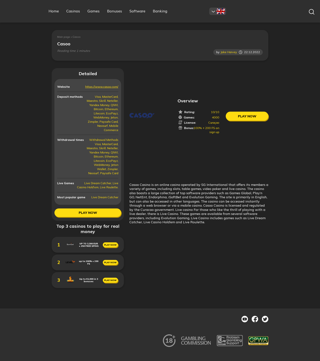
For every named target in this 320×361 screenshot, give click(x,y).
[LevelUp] (70, 265)
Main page (63, 37)
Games (93, 11)
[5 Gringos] (70, 283)
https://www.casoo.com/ (101, 86)
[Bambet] (70, 247)
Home (54, 11)
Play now (88, 212)
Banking (160, 11)
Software (137, 11)
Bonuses (114, 11)
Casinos (73, 11)
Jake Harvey (229, 52)
